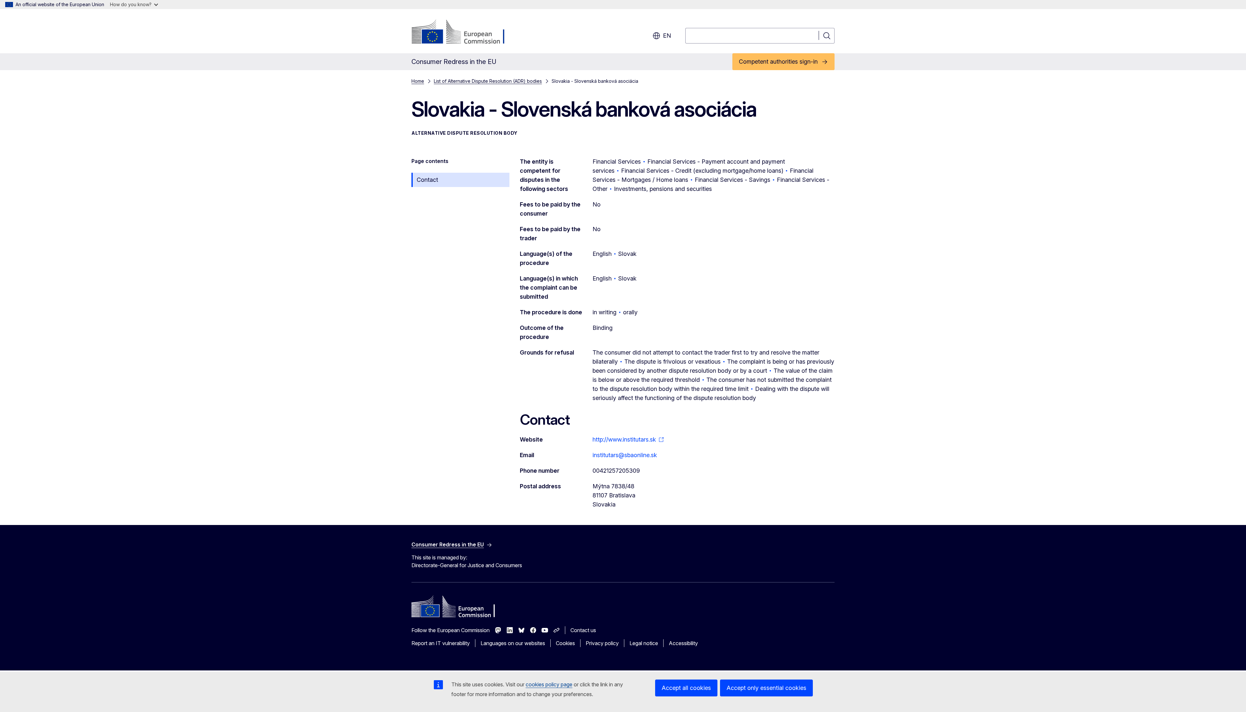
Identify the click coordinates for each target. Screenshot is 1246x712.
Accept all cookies (686, 687)
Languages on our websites (513, 643)
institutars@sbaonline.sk (624, 455)
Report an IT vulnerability (440, 643)
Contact (427, 179)
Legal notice (643, 643)
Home (417, 81)
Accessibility (683, 643)
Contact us (583, 630)
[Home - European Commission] (463, 32)
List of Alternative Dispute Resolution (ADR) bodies (488, 81)
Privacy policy (602, 643)
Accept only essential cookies (766, 687)
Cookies (565, 643)
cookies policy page (549, 684)
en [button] (667, 35)
